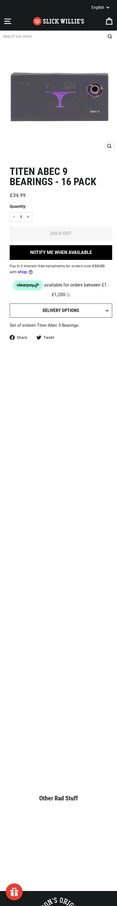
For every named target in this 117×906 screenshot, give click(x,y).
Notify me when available (61, 252)
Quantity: (18, 206)
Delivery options (61, 310)
